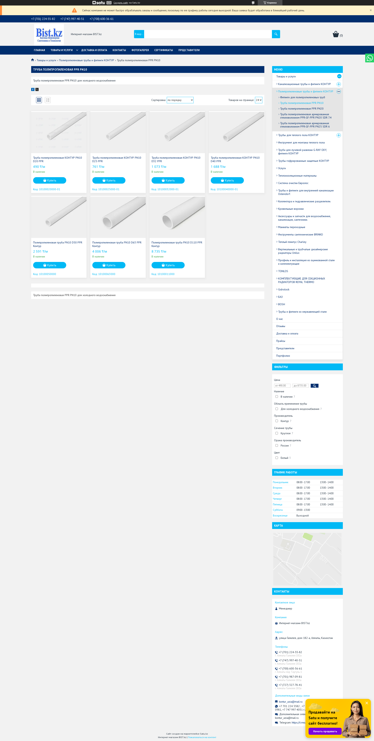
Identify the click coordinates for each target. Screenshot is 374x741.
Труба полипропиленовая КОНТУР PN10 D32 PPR (176, 159)
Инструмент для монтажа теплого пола (301, 142)
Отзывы (280, 326)
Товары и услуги (61, 50)
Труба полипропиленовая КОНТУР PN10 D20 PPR (57, 159)
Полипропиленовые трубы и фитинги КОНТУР (86, 60)
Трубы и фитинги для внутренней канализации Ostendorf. (306, 192)
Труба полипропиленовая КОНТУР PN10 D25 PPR (116, 159)
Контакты (119, 50)
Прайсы (280, 341)
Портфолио (283, 355)
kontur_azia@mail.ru (291, 701)
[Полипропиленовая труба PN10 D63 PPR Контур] (118, 217)
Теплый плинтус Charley (292, 242)
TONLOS (283, 271)
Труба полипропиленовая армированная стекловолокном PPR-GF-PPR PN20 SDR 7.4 (306, 115)
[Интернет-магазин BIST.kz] (49, 34)
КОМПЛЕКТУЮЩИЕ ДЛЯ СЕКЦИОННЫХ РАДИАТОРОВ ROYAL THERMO (301, 280)
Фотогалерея (140, 50)
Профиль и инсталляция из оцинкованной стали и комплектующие (306, 261)
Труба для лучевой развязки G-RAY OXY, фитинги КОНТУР (302, 151)
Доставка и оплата (94, 50)
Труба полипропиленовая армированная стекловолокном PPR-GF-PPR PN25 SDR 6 (305, 124)
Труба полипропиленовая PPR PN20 (302, 108)
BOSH (281, 304)
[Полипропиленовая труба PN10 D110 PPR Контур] (177, 217)
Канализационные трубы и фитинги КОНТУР (304, 84)
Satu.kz (204, 733)
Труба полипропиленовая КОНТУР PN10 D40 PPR (235, 159)
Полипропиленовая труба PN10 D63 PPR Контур (116, 244)
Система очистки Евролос (293, 183)
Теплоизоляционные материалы (297, 175)
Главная (39, 50)
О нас (279, 319)
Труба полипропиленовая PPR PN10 (302, 103)
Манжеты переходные (291, 227)
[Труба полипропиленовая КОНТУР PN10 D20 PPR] (58, 132)
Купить (51, 180)
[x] (37, 90)
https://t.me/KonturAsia (305, 722)
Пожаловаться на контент (202, 737)
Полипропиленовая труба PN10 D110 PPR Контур (177, 244)
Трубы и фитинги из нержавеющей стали (302, 311)
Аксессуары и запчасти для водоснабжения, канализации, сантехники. (304, 217)
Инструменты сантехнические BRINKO (300, 234)
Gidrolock (283, 289)
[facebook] (32, 90)
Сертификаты (163, 50)
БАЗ (280, 297)
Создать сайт (121, 2)
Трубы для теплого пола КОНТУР (298, 135)
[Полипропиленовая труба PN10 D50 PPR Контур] (58, 217)
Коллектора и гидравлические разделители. (304, 201)
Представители (189, 50)
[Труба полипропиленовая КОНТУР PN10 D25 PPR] (118, 132)
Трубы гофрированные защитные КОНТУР (303, 161)
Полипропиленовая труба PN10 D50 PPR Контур (57, 244)
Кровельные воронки (291, 208)
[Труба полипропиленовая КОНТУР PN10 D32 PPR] (177, 132)
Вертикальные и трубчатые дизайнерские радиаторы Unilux (303, 251)
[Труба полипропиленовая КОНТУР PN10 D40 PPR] (236, 132)
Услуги (282, 168)
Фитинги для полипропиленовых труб (302, 97)
